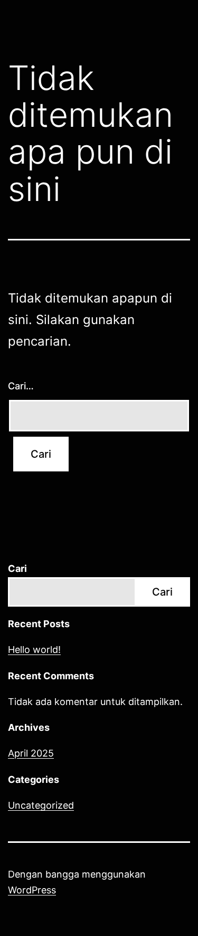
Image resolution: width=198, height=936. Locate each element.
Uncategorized (41, 805)
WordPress (32, 889)
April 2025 (31, 753)
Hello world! (34, 649)
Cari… (21, 385)
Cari (17, 568)
